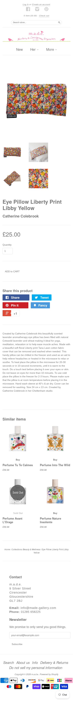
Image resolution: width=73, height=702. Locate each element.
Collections (17, 549)
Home (7, 549)
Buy (18, 459)
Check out (44, 15)
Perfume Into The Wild (55, 465)
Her (33, 49)
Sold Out (18, 513)
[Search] (59, 22)
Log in (26, 4)
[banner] (36, 36)
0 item (30, 15)
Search (8, 662)
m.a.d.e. (35, 674)
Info (35, 662)
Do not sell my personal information (35, 667)
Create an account (41, 4)
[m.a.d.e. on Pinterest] (46, 9)
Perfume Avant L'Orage (12, 520)
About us (23, 662)
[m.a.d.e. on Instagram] (37, 9)
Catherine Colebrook (21, 216)
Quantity (7, 245)
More (50, 49)
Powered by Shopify (49, 674)
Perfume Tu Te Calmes (18, 465)
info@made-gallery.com (38, 608)
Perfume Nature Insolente (50, 520)
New (19, 49)
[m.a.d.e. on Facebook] (28, 9)
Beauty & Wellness (31, 549)
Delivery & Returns (54, 662)
